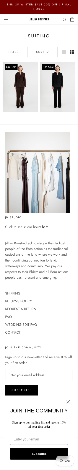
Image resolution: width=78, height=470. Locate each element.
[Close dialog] (68, 401)
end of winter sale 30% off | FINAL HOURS (39, 7)
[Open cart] (72, 19)
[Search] (65, 19)
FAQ (8, 316)
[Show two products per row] (72, 52)
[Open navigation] (6, 19)
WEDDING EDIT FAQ (21, 324)
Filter (13, 52)
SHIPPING (12, 293)
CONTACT (12, 332)
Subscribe (21, 390)
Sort (41, 52)
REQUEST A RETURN (20, 308)
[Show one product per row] (64, 52)
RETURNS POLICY (18, 301)
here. (45, 226)
